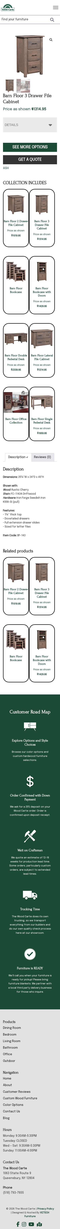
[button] (51, 40)
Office (7, 1054)
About (7, 1085)
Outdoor (9, 1061)
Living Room (11, 1041)
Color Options (13, 1105)
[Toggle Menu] (55, 7)
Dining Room (12, 1028)
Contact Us (11, 1111)
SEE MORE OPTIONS (30, 147)
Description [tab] (17, 457)
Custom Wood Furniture (20, 1098)
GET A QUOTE (30, 160)
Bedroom (9, 1034)
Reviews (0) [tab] (42, 457)
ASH (6, 168)
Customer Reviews (16, 1091)
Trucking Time (30, 909)
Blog (6, 1118)
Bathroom (10, 1047)
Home (7, 1078)
